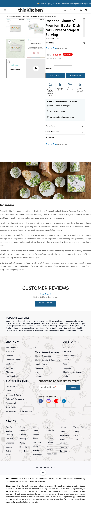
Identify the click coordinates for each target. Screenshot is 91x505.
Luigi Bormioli (50, 448)
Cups (73, 328)
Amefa (9, 427)
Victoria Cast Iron (80, 427)
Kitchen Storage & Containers (47, 360)
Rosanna (63, 447)
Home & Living (12, 376)
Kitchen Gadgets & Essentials (47, 352)
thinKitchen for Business (72, 372)
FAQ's (8, 390)
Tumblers (80, 328)
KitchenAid (37, 450)
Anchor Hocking (9, 433)
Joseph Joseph (36, 436)
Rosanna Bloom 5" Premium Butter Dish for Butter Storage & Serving (33, 16)
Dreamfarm (24, 447)
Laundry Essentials (42, 364)
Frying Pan (68, 330)
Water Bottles (64, 328)
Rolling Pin (74, 326)
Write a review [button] (45, 302)
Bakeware (10, 351)
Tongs (8, 321)
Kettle (81, 330)
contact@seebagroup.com (62, 117)
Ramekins (31, 326)
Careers (65, 359)
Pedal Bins (34, 330)
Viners (76, 431)
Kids (36, 347)
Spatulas (54, 321)
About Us (66, 347)
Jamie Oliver (35, 429)
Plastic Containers (13, 323)
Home (8, 16)
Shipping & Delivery (14, 395)
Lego (48, 434)
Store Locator (68, 355)
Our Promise (11, 386)
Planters (48, 330)
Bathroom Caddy (37, 328)
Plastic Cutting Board (41, 321)
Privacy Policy (11, 403)
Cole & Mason (8, 453)
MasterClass (51, 453)
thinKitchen (49, 467)
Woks (75, 330)
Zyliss (75, 439)
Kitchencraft (38, 454)
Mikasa (63, 427)
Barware (9, 355)
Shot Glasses (69, 323)
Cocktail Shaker (57, 323)
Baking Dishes (62, 326)
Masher (15, 321)
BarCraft (9, 438)
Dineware (10, 372)
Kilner (35, 446)
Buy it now (75, 75)
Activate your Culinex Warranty (19, 411)
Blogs (64, 363)
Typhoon (63, 451)
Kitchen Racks (57, 330)
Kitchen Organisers (43, 356)
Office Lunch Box (42, 323)
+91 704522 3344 (57, 111)
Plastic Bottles (51, 328)
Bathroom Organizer (14, 359)
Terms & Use (11, 407)
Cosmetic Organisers (22, 328)
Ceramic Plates (11, 330)
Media (65, 376)
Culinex (22, 434)
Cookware (10, 363)
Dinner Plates (23, 330)
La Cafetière (50, 429)
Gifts (37, 372)
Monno (63, 431)
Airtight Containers (67, 321)
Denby (22, 442)
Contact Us (67, 351)
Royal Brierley (63, 441)
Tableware (39, 368)
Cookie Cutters (43, 326)
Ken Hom (37, 442)
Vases (41, 330)
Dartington (24, 438)
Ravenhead (64, 435)
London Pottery (49, 440)
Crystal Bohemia (23, 429)
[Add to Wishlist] (84, 27)
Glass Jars (80, 321)
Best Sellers (11, 347)
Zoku (75, 435)
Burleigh (9, 447)
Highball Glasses (19, 326)
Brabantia (10, 442)
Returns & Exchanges (15, 399)
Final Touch (24, 451)
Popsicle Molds (25, 321)
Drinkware (10, 368)
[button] (5, 10)
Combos (38, 376)
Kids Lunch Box (28, 323)
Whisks (53, 326)
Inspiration (66, 368)
